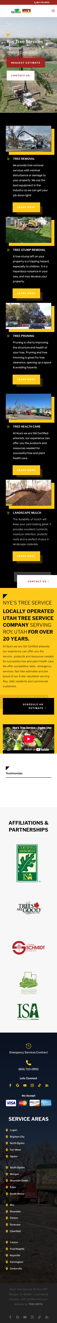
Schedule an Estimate (33, 706)
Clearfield (15, 1231)
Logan (13, 1130)
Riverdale (15, 1211)
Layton (14, 1242)
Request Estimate (25, 62)
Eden (13, 1187)
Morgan (14, 1174)
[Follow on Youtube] (25, 1085)
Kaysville (15, 1255)
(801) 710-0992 (28, 1069)
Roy (12, 1204)
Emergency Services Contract (28, 1052)
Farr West (15, 1149)
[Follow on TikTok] (39, 1085)
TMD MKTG (35, 1304)
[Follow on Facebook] (10, 1085)
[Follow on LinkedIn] (47, 1085)
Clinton (14, 1217)
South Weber (17, 1193)
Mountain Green (19, 1180)
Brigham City (17, 1136)
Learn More (26, 207)
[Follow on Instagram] (32, 1085)
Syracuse (15, 1224)
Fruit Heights (17, 1248)
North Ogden (17, 1143)
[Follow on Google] (18, 1085)
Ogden (13, 1156)
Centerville (16, 1268)
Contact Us (20, 75)
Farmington (16, 1262)
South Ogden (17, 1167)
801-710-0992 (42, 2)
